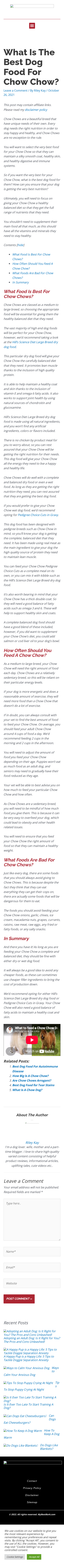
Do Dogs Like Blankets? (49, 1447)
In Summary (20, 282)
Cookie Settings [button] (15, 1556)
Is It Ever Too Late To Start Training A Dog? (28, 1406)
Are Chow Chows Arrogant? (31, 1080)
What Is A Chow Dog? (27, 1090)
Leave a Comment (16, 90)
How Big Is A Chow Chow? (30, 1076)
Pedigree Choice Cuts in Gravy (38, 515)
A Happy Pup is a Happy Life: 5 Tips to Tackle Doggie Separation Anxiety (29, 1358)
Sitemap (32, 1502)
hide (20, 245)
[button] (32, 26)
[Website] (32, 1284)
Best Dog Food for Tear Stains (33, 1085)
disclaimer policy (36, 110)
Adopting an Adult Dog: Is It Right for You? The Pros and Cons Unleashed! (32, 1340)
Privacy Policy (32, 1488)
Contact (32, 1480)
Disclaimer (32, 1495)
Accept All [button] (34, 1556)
